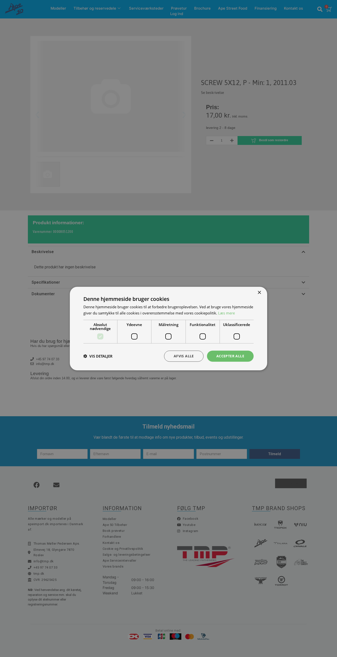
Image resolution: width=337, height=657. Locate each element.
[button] (97, 356)
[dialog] (168, 328)
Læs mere (226, 313)
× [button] (259, 292)
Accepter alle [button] (230, 356)
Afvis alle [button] (184, 356)
